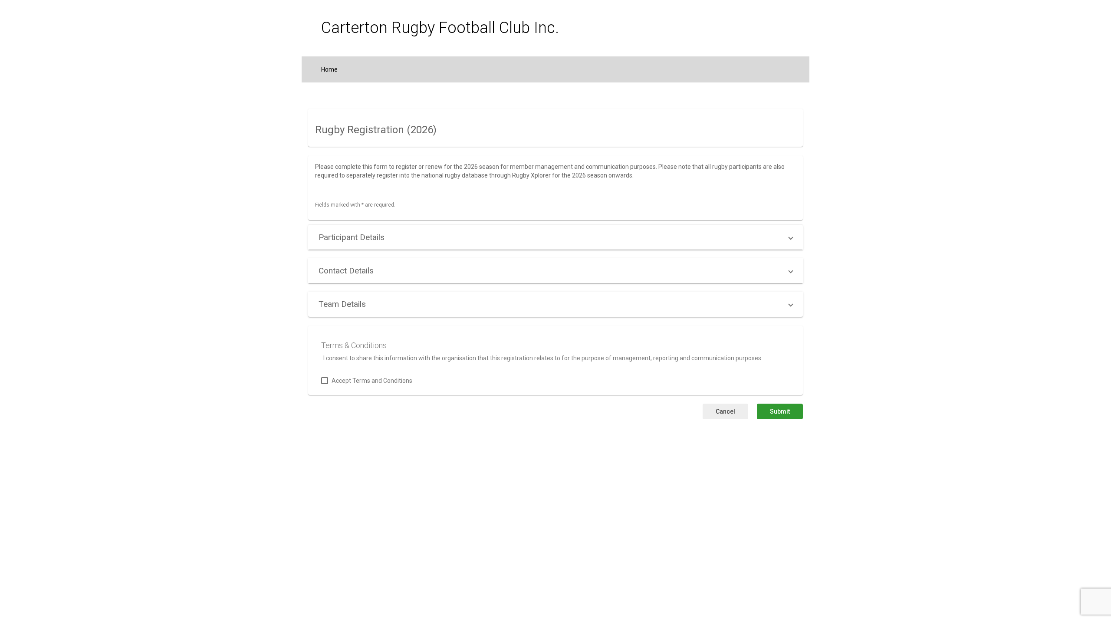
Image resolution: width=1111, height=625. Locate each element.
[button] (555, 237)
